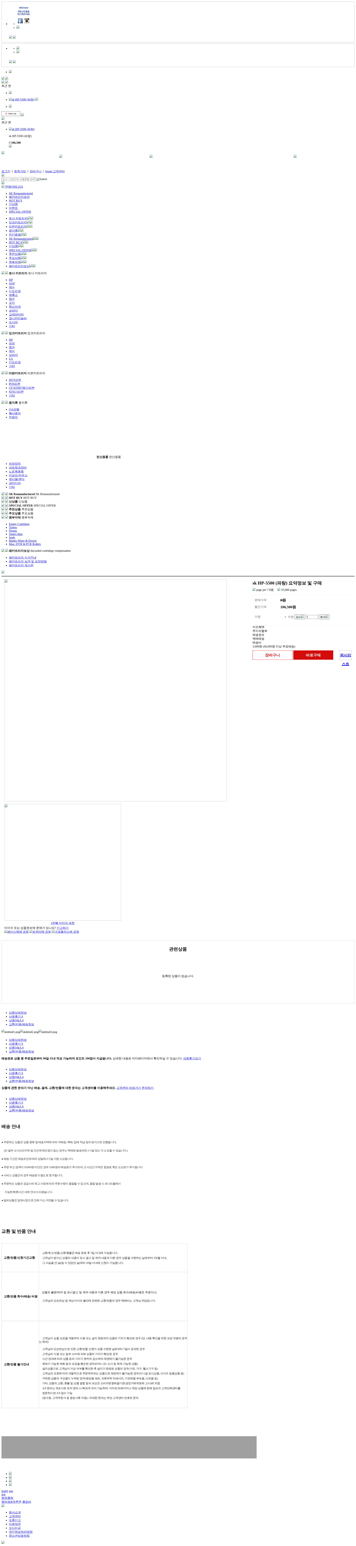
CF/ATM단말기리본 (21, 387)
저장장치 (15, 463)
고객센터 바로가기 (128, 1087)
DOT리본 (15, 380)
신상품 (13, 204)
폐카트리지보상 (19, 196)
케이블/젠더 (16, 479)
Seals (12, 537)
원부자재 (15, 262)
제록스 (13, 295)
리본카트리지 (18, 226)
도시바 (13, 322)
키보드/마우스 (18, 475)
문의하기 (148, 1087)
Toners (13, 527)
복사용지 (15, 413)
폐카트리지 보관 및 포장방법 (28, 561)
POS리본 (14, 383)
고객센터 (15, 1516)
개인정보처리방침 (21, 1531)
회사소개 (15, 1512)
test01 (4, 1491)
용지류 (13, 230)
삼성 (12, 283)
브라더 (13, 310)
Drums (13, 530)
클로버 (26, 1501)
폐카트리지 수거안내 (22, 557)
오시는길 (15, 1528)
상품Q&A (16, 1020)
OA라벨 (14, 409)
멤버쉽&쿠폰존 (11, 1501)
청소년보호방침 (19, 1535)
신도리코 (15, 291)
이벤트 (13, 208)
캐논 (12, 287)
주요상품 (15, 258)
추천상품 (15, 254)
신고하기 (63, 927)
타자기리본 (16, 391)
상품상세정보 (18, 1012)
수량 (291, 616)
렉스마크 (15, 306)
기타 (12, 326)
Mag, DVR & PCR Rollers (25, 544)
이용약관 (15, 1524)
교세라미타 (16, 314)
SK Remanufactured (21, 193)
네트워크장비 (18, 467)
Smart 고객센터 (55, 171)
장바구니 (36, 171)
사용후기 (16, 1016)
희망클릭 (7, 1498)
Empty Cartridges (19, 524)
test (11, 1491)
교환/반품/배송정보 (21, 1024)
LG (11, 358)
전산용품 (15, 234)
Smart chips (16, 534)
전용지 (13, 417)
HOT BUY (15, 200)
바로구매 (313, 655)
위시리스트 (345, 656)
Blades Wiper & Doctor (23, 540)
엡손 (12, 298)
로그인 (5, 171)
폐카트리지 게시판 (21, 565)
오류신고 (15, 1520)
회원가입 (20, 171)
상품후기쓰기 (192, 1058)
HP (11, 279)
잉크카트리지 (18, 222)
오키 (12, 302)
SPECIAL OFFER (20, 211)
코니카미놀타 (18, 318)
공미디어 (15, 483)
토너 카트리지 (18, 218)
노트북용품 (16, 471)
